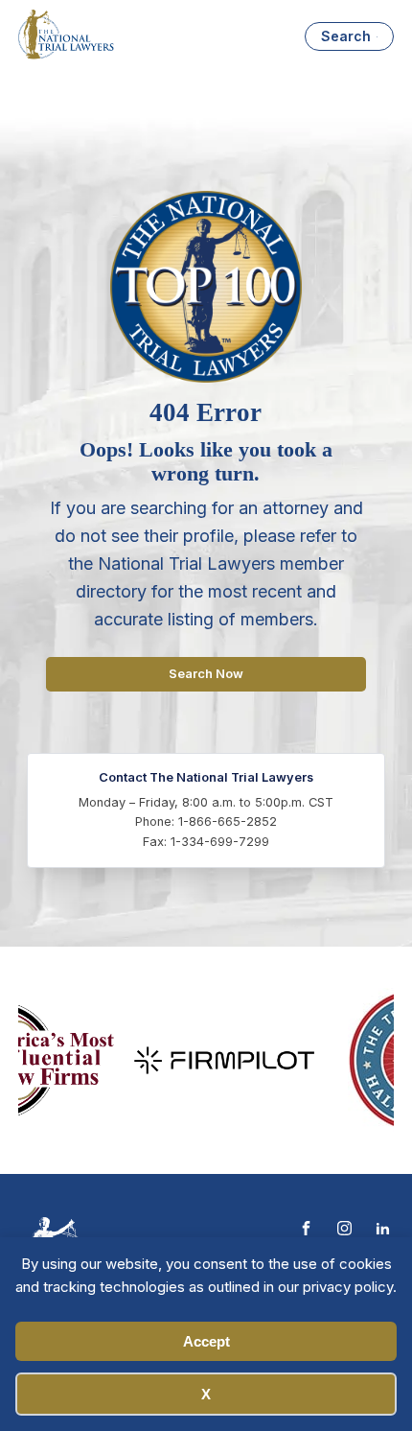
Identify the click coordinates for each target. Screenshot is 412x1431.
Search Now (206, 674)
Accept (206, 1341)
